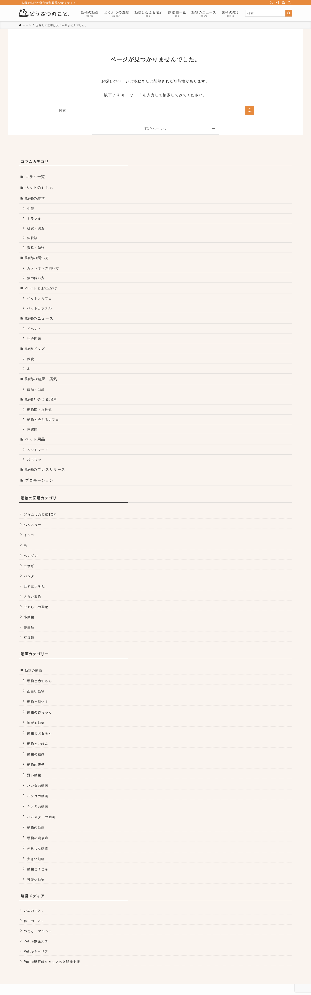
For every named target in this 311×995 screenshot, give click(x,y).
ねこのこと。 (34, 920)
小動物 (29, 617)
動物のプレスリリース (45, 469)
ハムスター (32, 524)
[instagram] (277, 2)
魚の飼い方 (36, 277)
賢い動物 (34, 774)
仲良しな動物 (37, 848)
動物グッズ (35, 348)
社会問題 (34, 338)
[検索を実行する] (288, 13)
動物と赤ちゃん (39, 680)
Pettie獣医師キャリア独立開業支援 (52, 961)
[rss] (283, 2)
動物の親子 (36, 764)
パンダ (29, 576)
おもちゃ (34, 459)
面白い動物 (36, 691)
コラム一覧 (35, 176)
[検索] (289, 2)
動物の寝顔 (36, 753)
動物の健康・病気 (41, 378)
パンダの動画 (37, 785)
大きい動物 (32, 596)
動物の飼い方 (37, 257)
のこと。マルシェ (38, 931)
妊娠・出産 (36, 389)
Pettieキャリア (36, 951)
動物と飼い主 (37, 701)
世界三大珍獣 (34, 586)
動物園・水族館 (39, 409)
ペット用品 (35, 439)
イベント (34, 328)
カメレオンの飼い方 (43, 267)
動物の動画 (33, 670)
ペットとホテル (39, 307)
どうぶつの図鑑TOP (40, 514)
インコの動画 (37, 795)
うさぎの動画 (37, 806)
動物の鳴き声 (37, 837)
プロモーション (39, 480)
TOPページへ (155, 128)
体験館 (32, 428)
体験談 (32, 237)
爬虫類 (29, 627)
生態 (30, 208)
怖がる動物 (36, 722)
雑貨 (30, 358)
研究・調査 (36, 228)
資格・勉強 (36, 247)
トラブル (34, 218)
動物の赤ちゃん (39, 712)
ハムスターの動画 (41, 816)
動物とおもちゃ (39, 732)
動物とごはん (37, 743)
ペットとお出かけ (41, 287)
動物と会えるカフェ (43, 419)
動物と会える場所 (41, 399)
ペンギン (31, 555)
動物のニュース (39, 318)
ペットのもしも (39, 187)
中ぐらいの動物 (36, 606)
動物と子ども (37, 868)
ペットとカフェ (39, 298)
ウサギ (29, 565)
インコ (29, 534)
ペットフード (37, 449)
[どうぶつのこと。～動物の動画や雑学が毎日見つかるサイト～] (44, 13)
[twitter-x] (271, 2)
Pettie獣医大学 (36, 941)
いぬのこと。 (34, 910)
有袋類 (29, 637)
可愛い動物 (36, 879)
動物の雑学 (35, 198)
